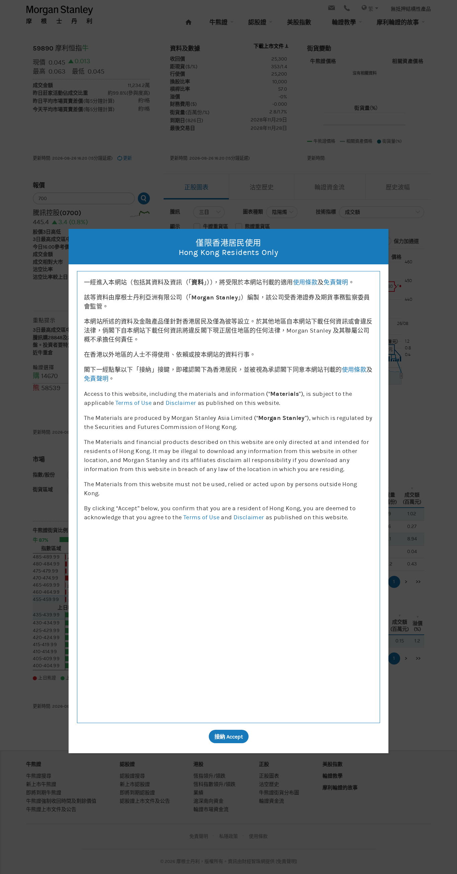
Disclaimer (181, 403)
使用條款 (305, 282)
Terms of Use (133, 403)
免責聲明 (336, 282)
